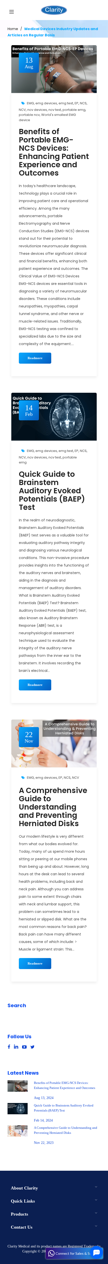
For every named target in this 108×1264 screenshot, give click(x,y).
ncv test (54, 109)
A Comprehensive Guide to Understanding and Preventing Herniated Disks (53, 807)
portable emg (74, 109)
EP (76, 103)
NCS (83, 103)
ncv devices (37, 109)
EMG (30, 103)
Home (13, 28)
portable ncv (29, 114)
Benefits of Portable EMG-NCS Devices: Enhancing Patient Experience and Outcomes (54, 152)
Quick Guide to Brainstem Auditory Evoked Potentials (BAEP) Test (52, 491)
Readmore (35, 358)
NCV (22, 109)
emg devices (46, 103)
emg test (66, 103)
